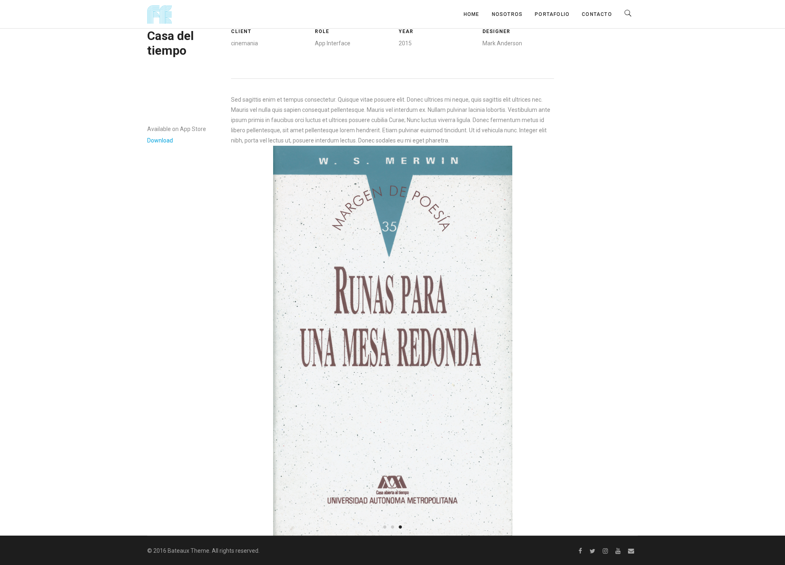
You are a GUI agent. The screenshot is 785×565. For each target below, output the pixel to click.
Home (472, 14)
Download (160, 140)
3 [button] (400, 526)
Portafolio (552, 14)
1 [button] (385, 526)
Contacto (597, 14)
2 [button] (392, 526)
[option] (392, 341)
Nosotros (507, 14)
